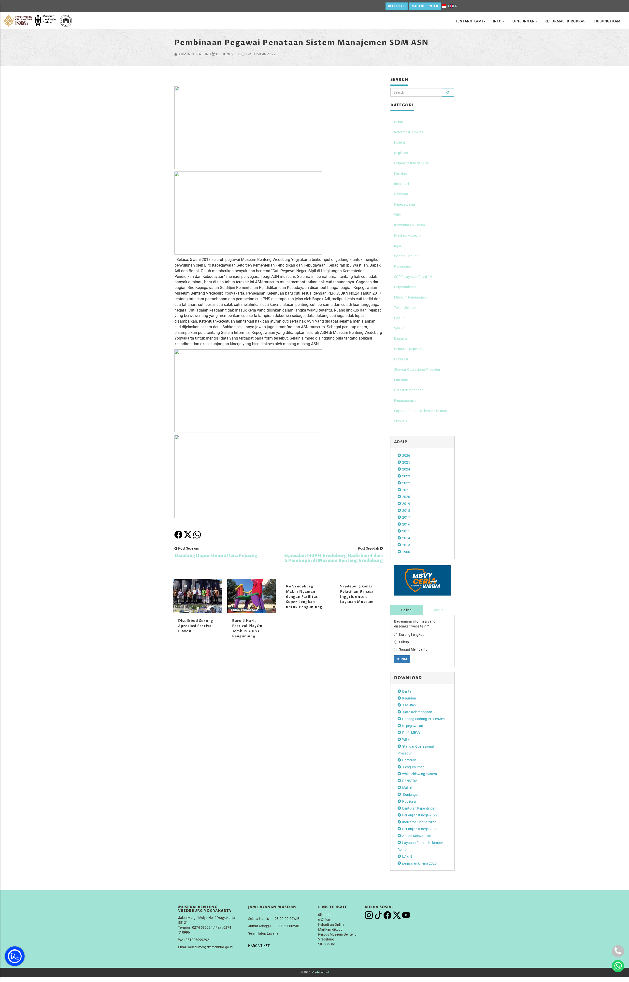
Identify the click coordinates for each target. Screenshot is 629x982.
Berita (398, 122)
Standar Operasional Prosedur (417, 369)
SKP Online (326, 944)
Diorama (400, 339)
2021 (406, 490)
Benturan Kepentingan (411, 349)
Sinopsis (400, 421)
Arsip (401, 442)
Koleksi (399, 142)
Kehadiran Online (331, 924)
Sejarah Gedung (406, 256)
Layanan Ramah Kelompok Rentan (420, 411)
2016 (406, 524)
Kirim (402, 659)
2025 (406, 462)
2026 (406, 455)
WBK (397, 215)
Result (438, 610)
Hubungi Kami (608, 21)
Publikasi (401, 359)
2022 (406, 483)
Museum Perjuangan (410, 297)
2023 (406, 476)
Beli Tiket (396, 6)
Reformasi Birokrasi (565, 21)
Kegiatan (401, 153)
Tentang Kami (469, 21)
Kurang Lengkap (411, 635)
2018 (406, 510)
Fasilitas (400, 173)
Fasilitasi (401, 380)
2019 (406, 504)
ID (447, 6)
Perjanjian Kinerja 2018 (411, 163)
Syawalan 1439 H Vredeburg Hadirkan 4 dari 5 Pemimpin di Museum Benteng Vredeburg (333, 558)
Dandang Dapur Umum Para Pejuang (215, 556)
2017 (406, 517)
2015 (406, 531)
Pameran (401, 194)
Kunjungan (523, 21)
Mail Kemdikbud (330, 929)
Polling (406, 610)
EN (455, 6)
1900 (406, 552)
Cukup (404, 642)
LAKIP (399, 318)
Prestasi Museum (407, 235)
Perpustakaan (405, 287)
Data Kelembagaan (408, 390)
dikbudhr (325, 915)
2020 (406, 497)
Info (497, 21)
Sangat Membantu (413, 649)
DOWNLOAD (408, 678)
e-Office (324, 920)
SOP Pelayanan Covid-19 (413, 277)
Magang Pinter (425, 6)
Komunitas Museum (409, 225)
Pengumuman (405, 400)
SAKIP (399, 328)
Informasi (401, 184)
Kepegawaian (404, 204)
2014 (406, 538)
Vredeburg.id (320, 972)
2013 (406, 545)
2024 (406, 469)
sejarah (399, 246)
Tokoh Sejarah (405, 308)
